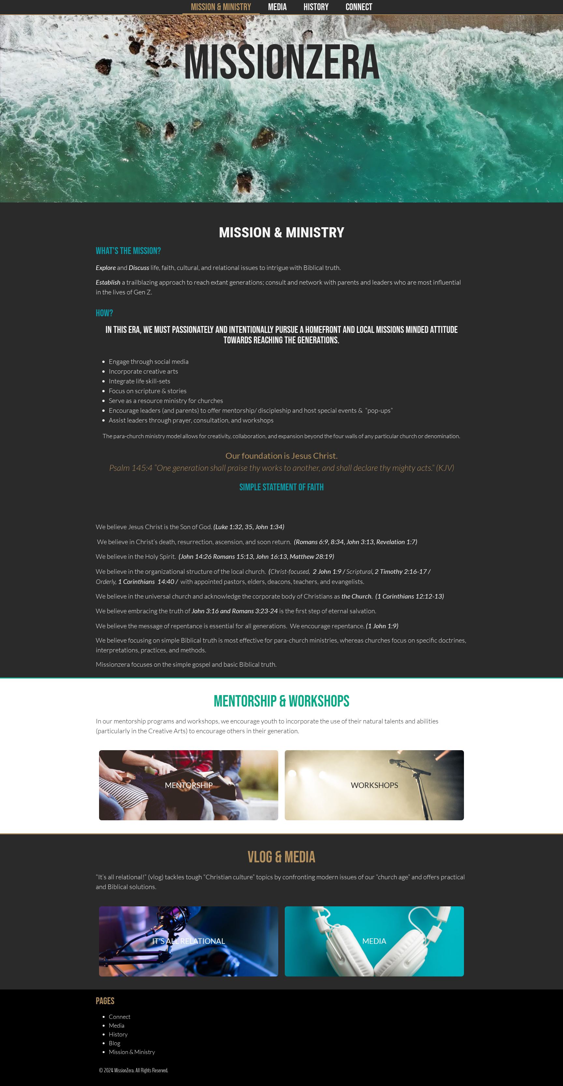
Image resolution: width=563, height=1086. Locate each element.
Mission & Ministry (221, 7)
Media (277, 7)
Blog (114, 1043)
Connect (359, 7)
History (316, 7)
